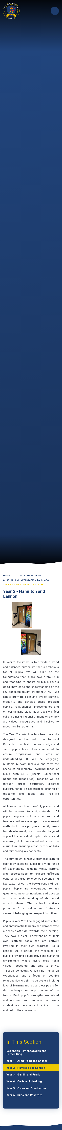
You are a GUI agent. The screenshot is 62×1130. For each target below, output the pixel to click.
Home (6, 575)
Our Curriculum (30, 575)
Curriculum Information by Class (26, 580)
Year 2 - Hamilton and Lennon (23, 584)
